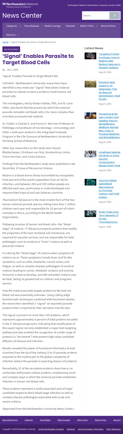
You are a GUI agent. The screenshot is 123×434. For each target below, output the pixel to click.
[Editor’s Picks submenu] (96, 26)
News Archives (100, 420)
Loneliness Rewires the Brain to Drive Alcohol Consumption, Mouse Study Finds (109, 159)
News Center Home (9, 420)
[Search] (114, 15)
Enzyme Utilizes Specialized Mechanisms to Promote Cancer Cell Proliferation (109, 189)
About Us (117, 420)
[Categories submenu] (20, 26)
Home (5, 42)
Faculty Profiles (114, 5)
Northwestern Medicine (77, 5)
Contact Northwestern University (51, 429)
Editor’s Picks (82, 420)
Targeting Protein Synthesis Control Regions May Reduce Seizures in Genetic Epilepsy (109, 61)
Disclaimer (71, 429)
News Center (22, 15)
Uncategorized (11, 49)
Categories (29, 420)
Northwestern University (97, 5)
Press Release (45, 420)
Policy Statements (113, 429)
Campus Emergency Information (91, 429)
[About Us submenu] (18, 35)
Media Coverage (64, 420)
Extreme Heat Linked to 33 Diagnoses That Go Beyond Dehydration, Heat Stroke (109, 91)
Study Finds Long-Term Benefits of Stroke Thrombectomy (109, 217)
